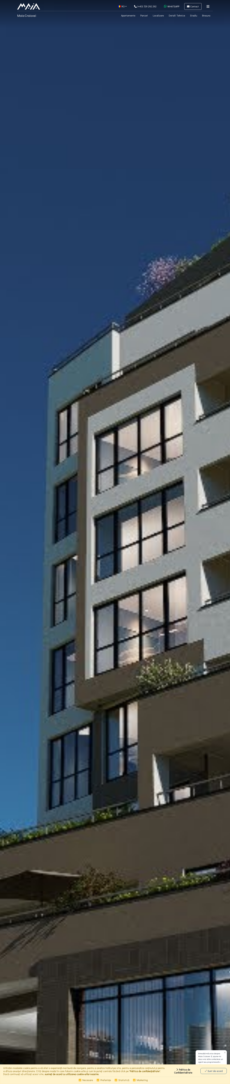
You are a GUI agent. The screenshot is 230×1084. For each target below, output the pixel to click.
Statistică (123, 1080)
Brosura (206, 15)
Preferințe (105, 1080)
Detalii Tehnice (177, 15)
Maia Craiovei (26, 15)
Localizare (158, 15)
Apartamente (128, 15)
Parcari (144, 15)
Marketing (142, 1080)
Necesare (87, 1080)
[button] (122, 6)
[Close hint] (224, 1053)
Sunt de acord (215, 1071)
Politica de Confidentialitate (183, 1071)
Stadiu (193, 15)
